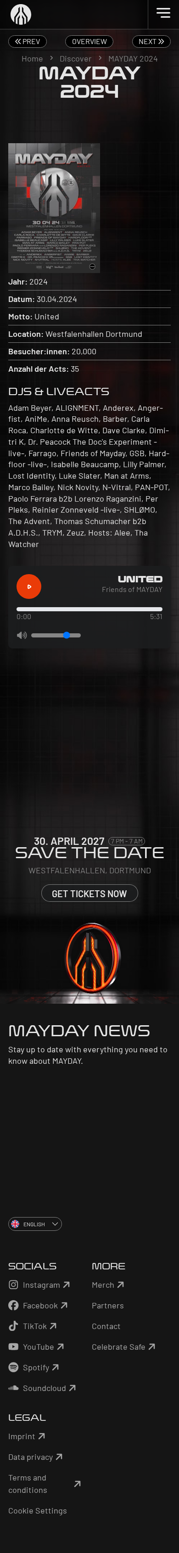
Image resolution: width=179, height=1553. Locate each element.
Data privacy (30, 1457)
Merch (103, 1284)
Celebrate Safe (118, 1346)
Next (148, 41)
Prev (30, 41)
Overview (89, 41)
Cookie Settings (37, 1510)
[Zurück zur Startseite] (90, 14)
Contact (106, 1326)
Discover (76, 58)
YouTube (38, 1346)
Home (32, 58)
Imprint (21, 1436)
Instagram (41, 1284)
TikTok (35, 1326)
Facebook (40, 1305)
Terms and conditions (27, 1483)
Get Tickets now (89, 893)
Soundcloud (44, 1388)
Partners (108, 1305)
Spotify (36, 1367)
